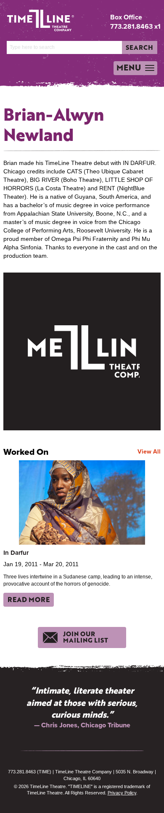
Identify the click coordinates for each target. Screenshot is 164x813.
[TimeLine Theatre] (34, 17)
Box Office (126, 17)
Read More (29, 599)
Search (139, 47)
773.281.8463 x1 (135, 26)
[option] (82, 707)
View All (149, 451)
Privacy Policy (122, 792)
